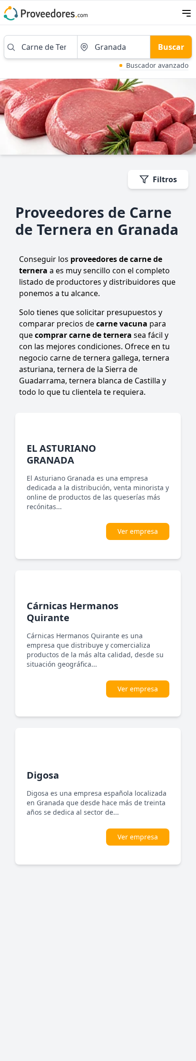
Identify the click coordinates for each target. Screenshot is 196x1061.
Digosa (43, 775)
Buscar (171, 47)
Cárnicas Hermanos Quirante (72, 611)
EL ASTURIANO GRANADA (61, 454)
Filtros (165, 179)
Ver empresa (138, 531)
